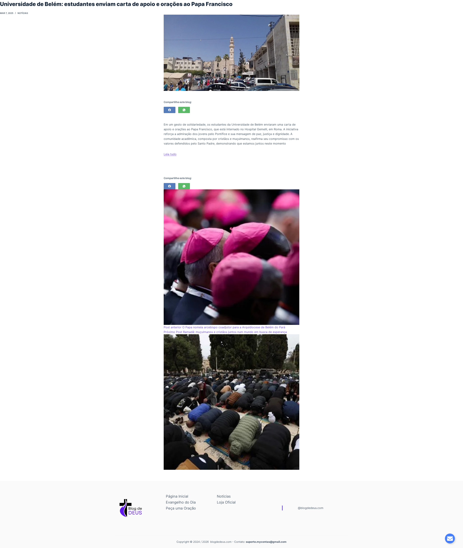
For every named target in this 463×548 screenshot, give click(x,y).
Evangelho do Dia (181, 502)
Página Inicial (177, 496)
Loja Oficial (226, 502)
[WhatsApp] (184, 110)
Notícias (23, 13)
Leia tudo (170, 154)
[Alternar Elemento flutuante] (450, 538)
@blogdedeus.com (310, 508)
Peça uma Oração (181, 508)
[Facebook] (169, 110)
